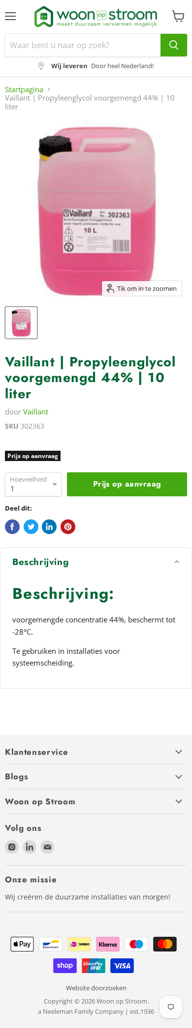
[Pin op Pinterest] (68, 526)
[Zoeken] (173, 45)
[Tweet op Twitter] (31, 526)
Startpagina (24, 89)
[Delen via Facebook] (12, 526)
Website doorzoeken (96, 987)
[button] (96, 562)
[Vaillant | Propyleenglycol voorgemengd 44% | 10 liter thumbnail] (21, 322)
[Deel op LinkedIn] (49, 526)
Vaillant (35, 411)
